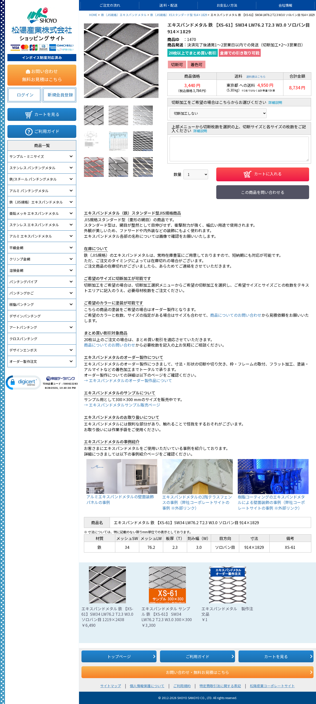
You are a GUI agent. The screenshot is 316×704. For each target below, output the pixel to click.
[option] (121, 60)
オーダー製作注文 (23, 361)
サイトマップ (110, 685)
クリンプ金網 (19, 259)
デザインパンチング (25, 316)
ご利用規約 (182, 685)
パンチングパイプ (23, 281)
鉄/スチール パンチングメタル (33, 179)
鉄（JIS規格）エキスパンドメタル (36, 202)
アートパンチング (23, 327)
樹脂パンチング (21, 304)
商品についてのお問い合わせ (235, 315)
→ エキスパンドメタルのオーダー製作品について (128, 380)
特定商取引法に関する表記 (220, 685)
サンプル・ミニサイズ (26, 156)
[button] (23, 382)
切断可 (177, 64)
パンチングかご (21, 293)
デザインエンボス (23, 350)
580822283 (70, 383)
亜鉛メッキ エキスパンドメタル (34, 213)
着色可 (196, 64)
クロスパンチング (23, 338)
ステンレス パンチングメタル (32, 167)
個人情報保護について (147, 685)
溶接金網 (16, 270)
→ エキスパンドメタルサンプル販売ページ (122, 405)
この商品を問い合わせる (262, 192)
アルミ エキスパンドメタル (30, 236)
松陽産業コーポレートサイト (272, 685)
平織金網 (16, 247)
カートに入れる (268, 174)
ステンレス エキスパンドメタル (34, 224)
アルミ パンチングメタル (28, 190)
